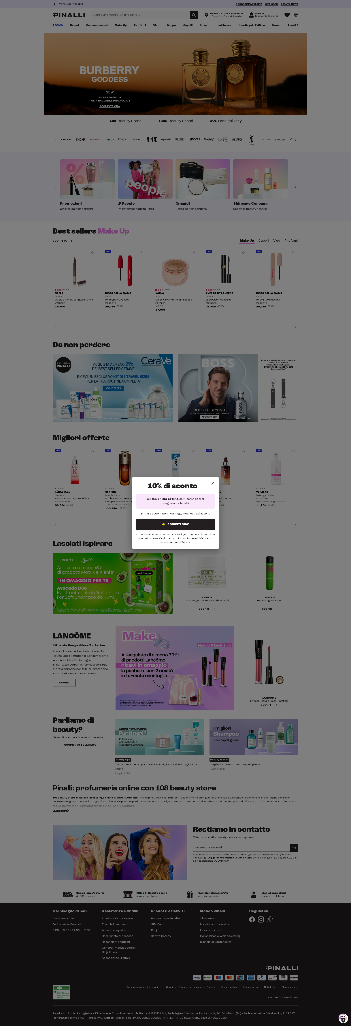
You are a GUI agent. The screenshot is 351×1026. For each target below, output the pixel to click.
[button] (343, 1018)
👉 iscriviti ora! (175, 524)
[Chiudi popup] (212, 483)
